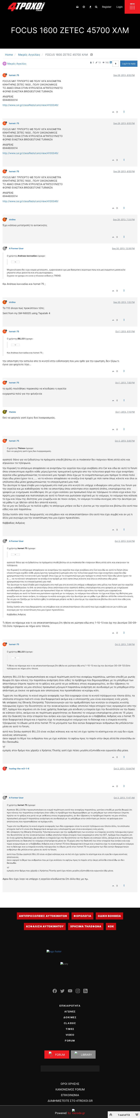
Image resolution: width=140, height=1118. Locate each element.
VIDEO (70, 1034)
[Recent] (84, 7)
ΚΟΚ (111, 926)
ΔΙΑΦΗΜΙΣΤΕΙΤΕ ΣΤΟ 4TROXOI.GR (70, 1100)
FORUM (70, 1040)
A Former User (16, 248)
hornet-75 (14, 75)
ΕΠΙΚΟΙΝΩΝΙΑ (70, 1095)
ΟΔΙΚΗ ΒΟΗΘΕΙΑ (109, 916)
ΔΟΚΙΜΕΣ (70, 1017)
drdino (12, 219)
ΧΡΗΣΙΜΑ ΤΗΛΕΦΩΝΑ (85, 926)
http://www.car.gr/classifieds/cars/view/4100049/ (30, 105)
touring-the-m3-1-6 (19, 768)
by (63, 1113)
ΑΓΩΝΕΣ (70, 1011)
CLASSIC (70, 1023)
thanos (12, 412)
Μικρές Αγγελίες (16, 63)
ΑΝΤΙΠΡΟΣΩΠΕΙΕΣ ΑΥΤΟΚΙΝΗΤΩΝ (43, 916)
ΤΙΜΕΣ (70, 1029)
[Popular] (90, 7)
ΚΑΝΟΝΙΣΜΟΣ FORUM (70, 1089)
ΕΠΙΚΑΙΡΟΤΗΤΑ (69, 1005)
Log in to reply (129, 63)
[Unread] (77, 7)
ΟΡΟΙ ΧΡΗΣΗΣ (70, 1083)
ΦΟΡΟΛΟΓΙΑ (82, 916)
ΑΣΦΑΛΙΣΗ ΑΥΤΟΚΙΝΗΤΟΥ (45, 926)
